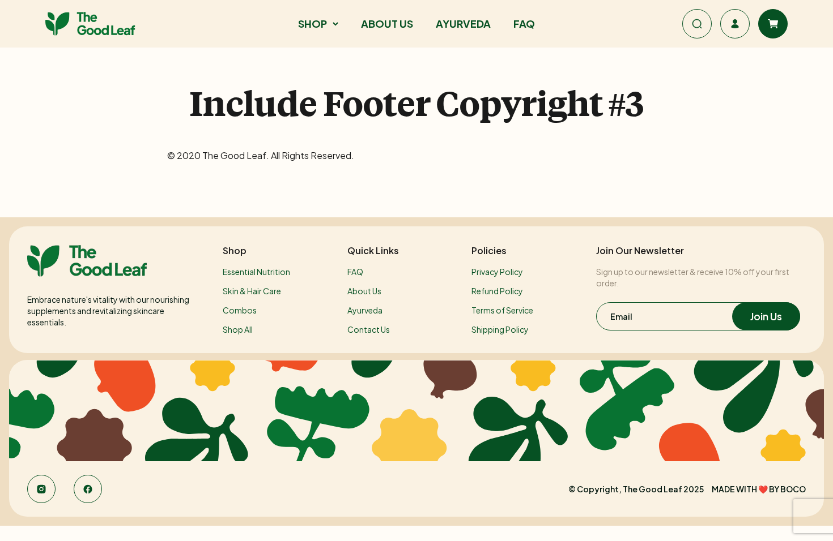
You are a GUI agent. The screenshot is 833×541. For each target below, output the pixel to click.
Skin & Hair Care (252, 291)
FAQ (524, 23)
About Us (364, 291)
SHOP (312, 23)
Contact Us (368, 329)
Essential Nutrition (256, 272)
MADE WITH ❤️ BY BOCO (759, 489)
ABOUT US (387, 23)
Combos (240, 310)
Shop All (238, 329)
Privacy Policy (497, 272)
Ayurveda (364, 310)
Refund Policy (497, 291)
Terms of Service (502, 310)
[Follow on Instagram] (41, 488)
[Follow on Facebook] (87, 488)
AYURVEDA (463, 23)
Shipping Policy (500, 329)
